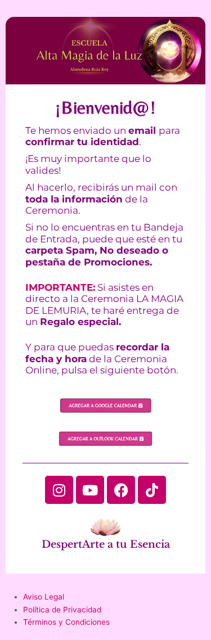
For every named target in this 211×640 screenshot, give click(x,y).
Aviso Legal (43, 596)
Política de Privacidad (62, 609)
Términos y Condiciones (66, 622)
